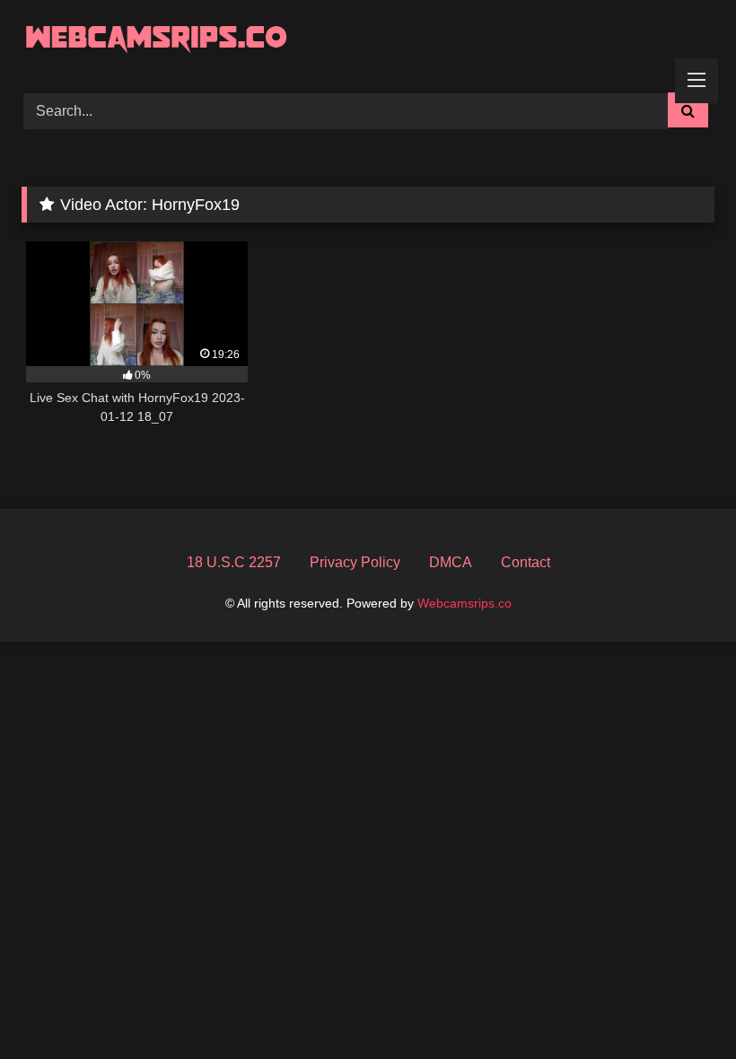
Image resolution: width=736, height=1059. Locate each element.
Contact (525, 562)
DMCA (450, 562)
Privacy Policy (355, 562)
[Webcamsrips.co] (368, 40)
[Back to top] (680, 1005)
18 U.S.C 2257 (234, 562)
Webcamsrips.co (464, 603)
